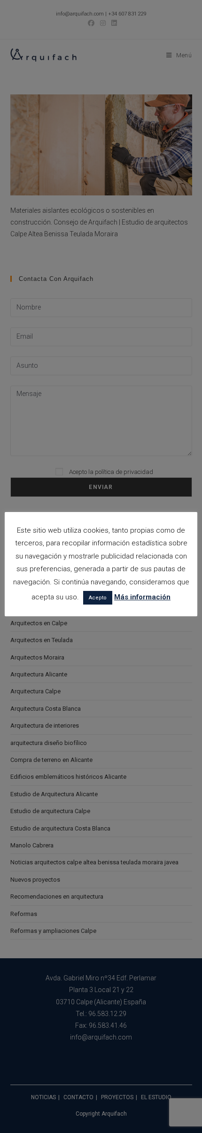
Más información (142, 597)
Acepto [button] (98, 598)
